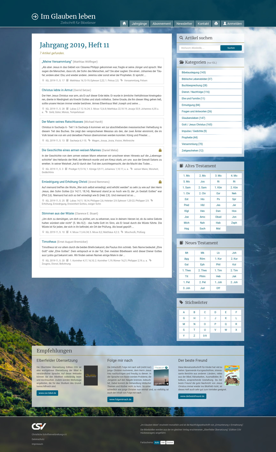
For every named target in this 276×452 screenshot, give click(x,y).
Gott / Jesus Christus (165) (197, 124)
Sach (202, 228)
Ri (218, 181)
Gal (186, 264)
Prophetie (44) (190, 137)
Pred (186, 205)
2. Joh (234, 282)
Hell (163, 442)
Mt (186, 252)
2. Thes (202, 270)
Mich (186, 222)
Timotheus (102, 252)
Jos (202, 181)
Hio (202, 199)
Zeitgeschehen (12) (192, 150)
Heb (218, 276)
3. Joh (186, 288)
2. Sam (203, 187)
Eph (202, 264)
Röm (202, 258)
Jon (234, 216)
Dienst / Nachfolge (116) (196, 91)
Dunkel (170, 442)
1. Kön (218, 187)
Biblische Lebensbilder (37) (197, 79)
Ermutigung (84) (191, 105)
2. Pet (202, 282)
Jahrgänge (139, 24)
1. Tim (218, 270)
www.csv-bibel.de (47, 393)
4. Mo (234, 175)
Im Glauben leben (68, 18)
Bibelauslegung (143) (194, 72)
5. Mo (186, 181)
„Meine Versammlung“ (102, 71)
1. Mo (186, 175)
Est (186, 199)
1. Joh (218, 282)
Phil (218, 264)
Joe (186, 216)
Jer (234, 205)
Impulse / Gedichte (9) (194, 131)
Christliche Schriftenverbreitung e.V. (49, 434)
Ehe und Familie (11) (193, 98)
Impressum (37, 444)
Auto (157, 442)
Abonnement (162, 24)
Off (218, 288)
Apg (186, 258)
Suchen (231, 48)
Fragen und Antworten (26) (197, 111)
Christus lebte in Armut (102, 101)
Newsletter (184, 24)
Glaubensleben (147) (193, 118)
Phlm (202, 276)
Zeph (234, 222)
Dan (218, 210)
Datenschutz (38, 439)
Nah (202, 222)
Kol (234, 264)
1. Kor (218, 258)
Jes (218, 205)
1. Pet (186, 282)
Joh (234, 252)
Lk (218, 252)
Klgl (186, 210)
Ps (218, 199)
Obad (218, 216)
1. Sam (187, 187)
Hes (202, 210)
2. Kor (234, 258)
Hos (234, 210)
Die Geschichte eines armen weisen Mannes (102, 161)
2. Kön (234, 187)
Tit (186, 276)
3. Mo (218, 175)
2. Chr (202, 193)
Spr (234, 199)
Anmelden (234, 24)
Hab (218, 222)
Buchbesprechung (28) (194, 85)
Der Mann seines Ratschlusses (102, 131)
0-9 (205, 335)
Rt (234, 181)
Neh (234, 193)
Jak (234, 276)
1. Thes (186, 270)
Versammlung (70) (192, 144)
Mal (218, 228)
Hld (202, 205)
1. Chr (186, 193)
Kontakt (203, 24)
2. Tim (234, 270)
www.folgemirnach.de (120, 399)
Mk (202, 252)
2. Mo (202, 175)
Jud (202, 288)
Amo (202, 216)
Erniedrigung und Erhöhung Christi (102, 192)
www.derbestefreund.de (192, 396)
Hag (186, 228)
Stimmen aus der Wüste (102, 223)
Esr (218, 193)
